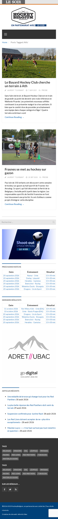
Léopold (33, 451)
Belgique (7, 451)
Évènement (32, 272)
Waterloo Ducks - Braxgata (33, 286)
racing (6, 455)
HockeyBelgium (17, 506)
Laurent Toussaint (15, 90)
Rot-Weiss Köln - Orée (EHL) (32, 309)
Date (11, 272)
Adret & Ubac (22, 514)
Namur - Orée (32, 275)
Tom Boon (42, 455)
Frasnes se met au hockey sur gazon (25, 171)
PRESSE (44, 90)
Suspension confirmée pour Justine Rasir (25, 413)
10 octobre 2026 (11, 311)
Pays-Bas (44, 451)
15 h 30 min (50, 311)
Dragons (17, 451)
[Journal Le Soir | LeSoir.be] (13, 2)
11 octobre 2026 (11, 309)
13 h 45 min (50, 309)
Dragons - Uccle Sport (33, 289)
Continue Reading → (14, 117)
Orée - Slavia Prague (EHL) (32, 311)
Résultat (51, 272)
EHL (25, 451)
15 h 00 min (50, 275)
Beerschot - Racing (32, 284)
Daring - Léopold (32, 278)
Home (4, 42)
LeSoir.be (41, 506)
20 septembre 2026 (11, 275)
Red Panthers (29, 455)
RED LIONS (16, 455)
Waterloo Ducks (10, 459)
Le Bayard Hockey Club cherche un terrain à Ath (27, 84)
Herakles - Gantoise (33, 281)
